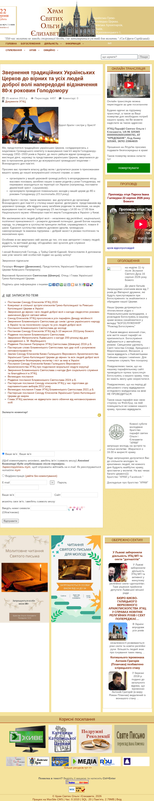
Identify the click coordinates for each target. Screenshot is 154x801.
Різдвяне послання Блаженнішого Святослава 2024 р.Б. (42, 379)
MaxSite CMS (55, 799)
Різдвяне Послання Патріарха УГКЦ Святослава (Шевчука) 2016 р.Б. (50, 344)
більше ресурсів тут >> (77, 767)
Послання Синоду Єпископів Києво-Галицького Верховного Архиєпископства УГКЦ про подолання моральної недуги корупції (48, 365)
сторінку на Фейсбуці (120, 402)
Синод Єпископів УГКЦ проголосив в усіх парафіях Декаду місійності (50, 318)
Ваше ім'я (11, 453)
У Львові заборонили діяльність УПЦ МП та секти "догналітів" (127, 556)
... (131, 592)
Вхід (119, 799)
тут (17, 470)
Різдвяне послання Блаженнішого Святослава (36, 334)
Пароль (62, 482)
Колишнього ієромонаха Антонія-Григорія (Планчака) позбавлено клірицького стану (127, 662)
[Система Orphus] (77, 782)
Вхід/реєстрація (31, 475)
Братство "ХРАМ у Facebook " (125, 476)
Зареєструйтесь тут (16, 466)
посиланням (140, 104)
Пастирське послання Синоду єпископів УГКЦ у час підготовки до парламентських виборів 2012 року (48, 385)
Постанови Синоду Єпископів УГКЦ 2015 (33, 302)
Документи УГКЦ (15, 101)
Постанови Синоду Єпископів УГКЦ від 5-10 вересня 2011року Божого (51, 331)
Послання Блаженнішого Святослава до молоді (37, 327)
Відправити (10, 520)
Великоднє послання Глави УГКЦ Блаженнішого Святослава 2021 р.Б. (51, 389)
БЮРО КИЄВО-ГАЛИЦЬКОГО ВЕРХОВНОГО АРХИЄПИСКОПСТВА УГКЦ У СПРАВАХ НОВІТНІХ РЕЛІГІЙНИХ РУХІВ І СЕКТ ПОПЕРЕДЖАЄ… (127, 608)
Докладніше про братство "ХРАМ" (127, 482)
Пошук (144, 56)
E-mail (6, 482)
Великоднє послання (20, 376)
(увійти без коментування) (41, 475)
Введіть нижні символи (16, 508)
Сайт (57, 494)
